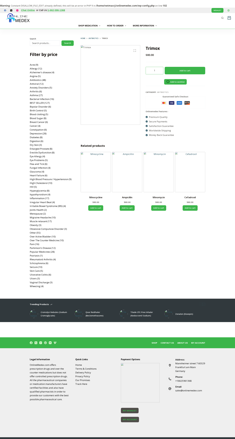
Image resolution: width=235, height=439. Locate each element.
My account (198, 343)
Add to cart (185, 70)
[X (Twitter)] (11, 10)
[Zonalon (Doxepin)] (168, 314)
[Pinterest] (45, 342)
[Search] (222, 18)
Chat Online (28, 10)
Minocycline (95, 197)
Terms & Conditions (86, 368)
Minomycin (159, 197)
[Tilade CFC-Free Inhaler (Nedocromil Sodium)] (124, 314)
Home (78, 364)
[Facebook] (5, 10)
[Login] (229, 10)
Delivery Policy (83, 372)
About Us (182, 343)
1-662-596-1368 (56, 10)
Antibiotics (163, 92)
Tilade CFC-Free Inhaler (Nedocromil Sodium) (141, 314)
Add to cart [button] (95, 208)
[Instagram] (17, 10)
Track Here (81, 384)
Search (33, 38)
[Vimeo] (55, 342)
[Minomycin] (159, 172)
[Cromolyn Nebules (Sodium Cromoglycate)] (34, 314)
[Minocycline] (96, 172)
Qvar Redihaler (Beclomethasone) (94, 314)
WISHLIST (217, 10)
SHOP (154, 343)
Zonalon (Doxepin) (184, 314)
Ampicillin (127, 197)
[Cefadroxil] (190, 172)
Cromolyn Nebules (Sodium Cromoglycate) (54, 314)
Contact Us (167, 343)
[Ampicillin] (127, 172)
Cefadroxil (190, 197)
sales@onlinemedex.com (188, 390)
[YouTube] (50, 342)
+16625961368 (183, 380)
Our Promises (82, 380)
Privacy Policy (82, 376)
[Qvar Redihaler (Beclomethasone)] (79, 314)
